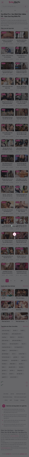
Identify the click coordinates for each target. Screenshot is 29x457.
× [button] (14, 234)
